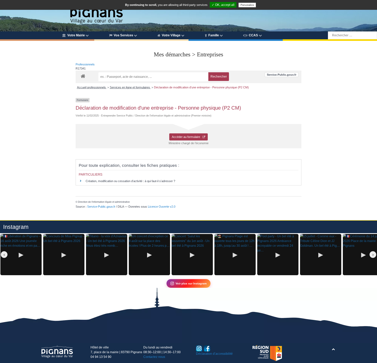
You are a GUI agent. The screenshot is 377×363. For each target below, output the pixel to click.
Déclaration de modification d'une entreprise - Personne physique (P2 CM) (201, 87)
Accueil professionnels (92, 87)
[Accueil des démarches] (83, 75)
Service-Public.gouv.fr (281, 74)
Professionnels (85, 64)
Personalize (247, 5)
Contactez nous (154, 356)
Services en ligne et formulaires (130, 87)
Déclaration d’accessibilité (214, 353)
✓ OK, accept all (223, 4)
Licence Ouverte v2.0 (161, 206)
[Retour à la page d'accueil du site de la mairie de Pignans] (96, 12)
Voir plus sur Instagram (191, 283)
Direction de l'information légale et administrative (104, 202)
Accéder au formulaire (187, 136)
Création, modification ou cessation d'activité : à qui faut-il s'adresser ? (130, 181)
